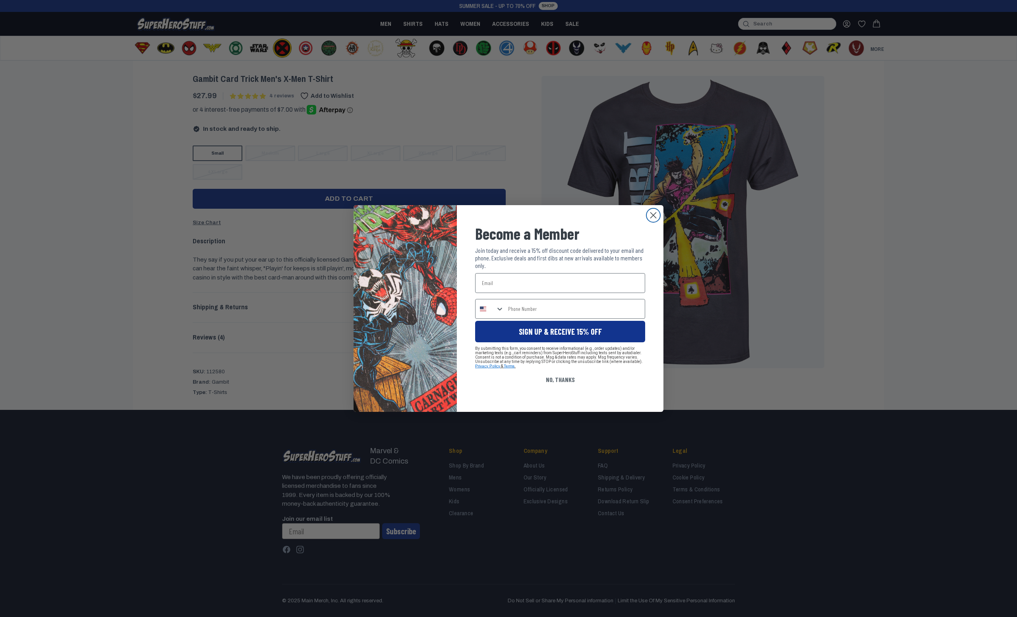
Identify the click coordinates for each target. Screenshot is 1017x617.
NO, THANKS (560, 379)
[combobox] (490, 308)
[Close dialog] (653, 215)
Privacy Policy (487, 366)
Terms (509, 366)
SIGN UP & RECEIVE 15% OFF (560, 331)
